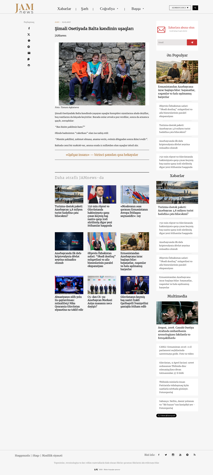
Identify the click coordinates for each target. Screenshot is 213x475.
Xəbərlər (64, 8)
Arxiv (58, 22)
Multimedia (177, 296)
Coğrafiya (107, 9)
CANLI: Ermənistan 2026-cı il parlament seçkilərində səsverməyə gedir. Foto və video (176, 350)
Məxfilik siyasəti (52, 455)
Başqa (136, 9)
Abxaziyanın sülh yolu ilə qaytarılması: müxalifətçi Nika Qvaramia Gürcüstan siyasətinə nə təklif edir (69, 303)
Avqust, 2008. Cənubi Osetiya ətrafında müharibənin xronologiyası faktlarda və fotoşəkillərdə (176, 333)
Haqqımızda (22, 455)
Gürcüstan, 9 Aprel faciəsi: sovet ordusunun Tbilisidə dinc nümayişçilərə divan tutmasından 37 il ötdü (176, 367)
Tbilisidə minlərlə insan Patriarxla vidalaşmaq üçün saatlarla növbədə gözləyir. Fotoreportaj (174, 387)
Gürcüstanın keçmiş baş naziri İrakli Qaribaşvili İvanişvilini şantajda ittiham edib (134, 301)
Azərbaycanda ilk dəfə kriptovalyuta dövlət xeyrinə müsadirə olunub (68, 258)
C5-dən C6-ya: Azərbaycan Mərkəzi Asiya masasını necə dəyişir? (100, 301)
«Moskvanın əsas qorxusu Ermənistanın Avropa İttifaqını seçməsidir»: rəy (134, 211)
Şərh (84, 8)
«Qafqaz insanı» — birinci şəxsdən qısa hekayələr (102, 155)
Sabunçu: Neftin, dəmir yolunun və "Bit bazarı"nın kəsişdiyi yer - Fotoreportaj (177, 404)
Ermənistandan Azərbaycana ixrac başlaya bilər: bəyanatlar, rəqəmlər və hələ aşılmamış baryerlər (133, 261)
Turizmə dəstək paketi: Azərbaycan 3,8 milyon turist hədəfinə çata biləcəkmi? (69, 211)
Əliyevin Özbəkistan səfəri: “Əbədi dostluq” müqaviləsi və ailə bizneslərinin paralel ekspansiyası (102, 260)
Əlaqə (36, 455)
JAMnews (60, 35)
